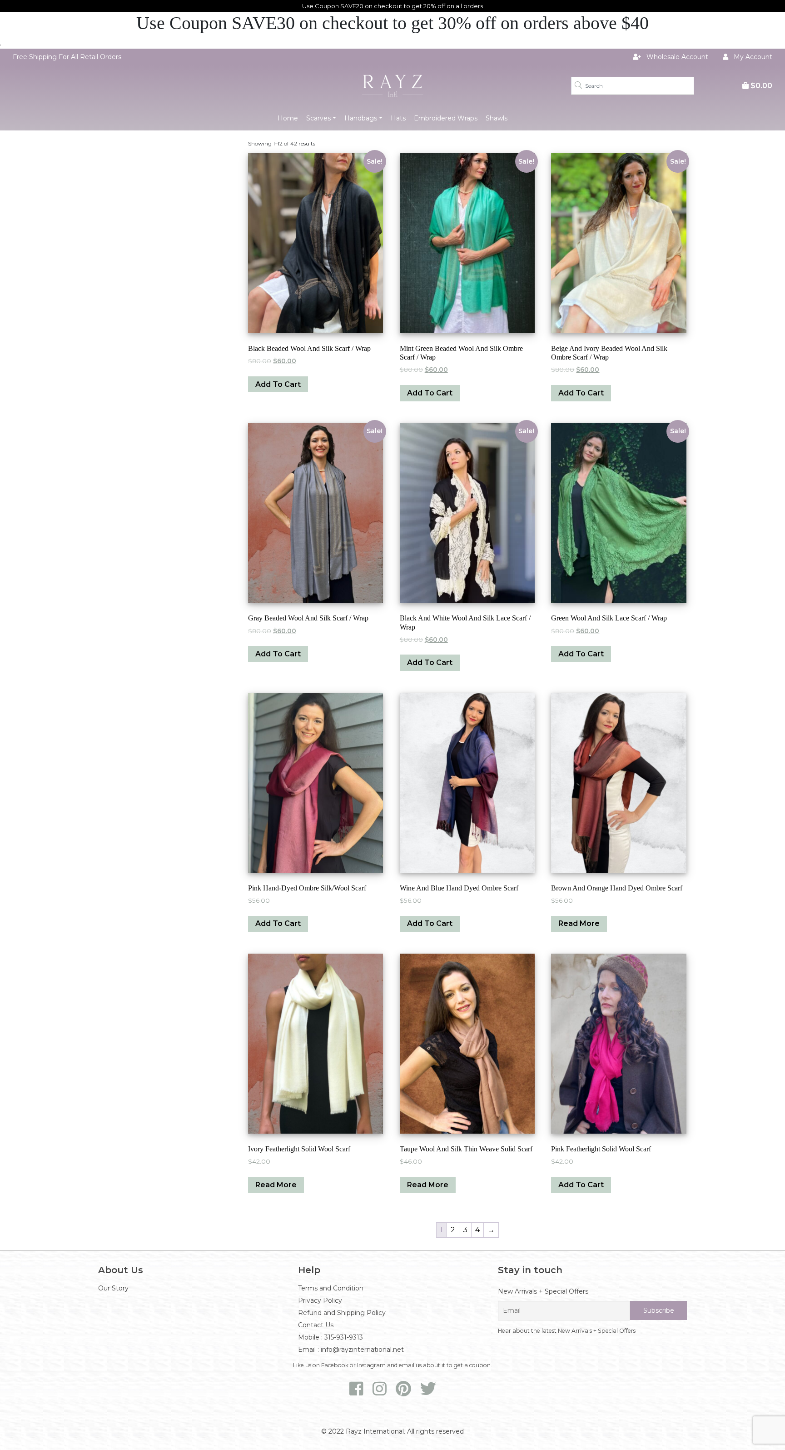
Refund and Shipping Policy (342, 1313)
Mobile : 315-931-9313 (330, 1337)
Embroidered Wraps (445, 118)
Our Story (113, 1288)
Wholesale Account (676, 57)
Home (288, 118)
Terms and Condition (330, 1288)
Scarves (318, 118)
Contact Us (315, 1325)
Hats (398, 118)
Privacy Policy (320, 1300)
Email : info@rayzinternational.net (351, 1349)
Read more (579, 923)
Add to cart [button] (278, 384)
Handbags (360, 118)
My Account (752, 57)
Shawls (496, 118)
